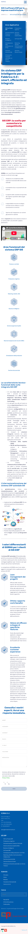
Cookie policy (6, 904)
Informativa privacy (8, 902)
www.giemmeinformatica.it (8, 829)
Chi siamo (5, 875)
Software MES (18, 38)
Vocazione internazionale (9, 882)
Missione (5, 879)
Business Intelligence (8, 39)
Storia (5, 877)
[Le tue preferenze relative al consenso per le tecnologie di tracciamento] (2, 931)
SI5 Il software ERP (9, 29)
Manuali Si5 (6, 899)
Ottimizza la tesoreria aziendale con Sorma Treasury (8, 58)
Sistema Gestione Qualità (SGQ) (18, 34)
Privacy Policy (6, 778)
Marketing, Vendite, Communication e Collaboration (19, 45)
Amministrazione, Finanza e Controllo (9, 34)
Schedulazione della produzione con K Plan (9, 45)
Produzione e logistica (18, 29)
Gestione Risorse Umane (18, 51)
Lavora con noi (7, 884)
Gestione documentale (8, 51)
